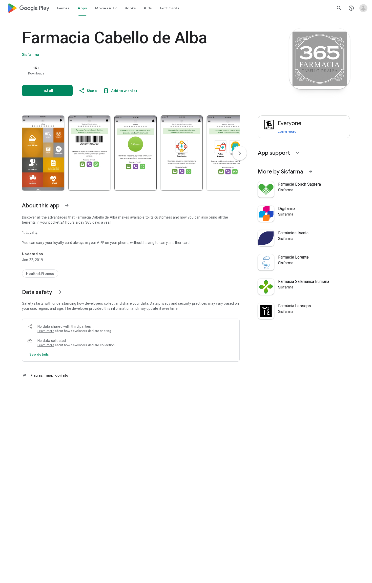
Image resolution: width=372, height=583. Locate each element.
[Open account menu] (363, 8)
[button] (43, 152)
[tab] (63, 8)
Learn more (45, 331)
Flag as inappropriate (45, 375)
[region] (123, 70)
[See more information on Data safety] (59, 292)
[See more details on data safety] (39, 354)
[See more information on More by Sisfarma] (310, 171)
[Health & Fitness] (40, 273)
